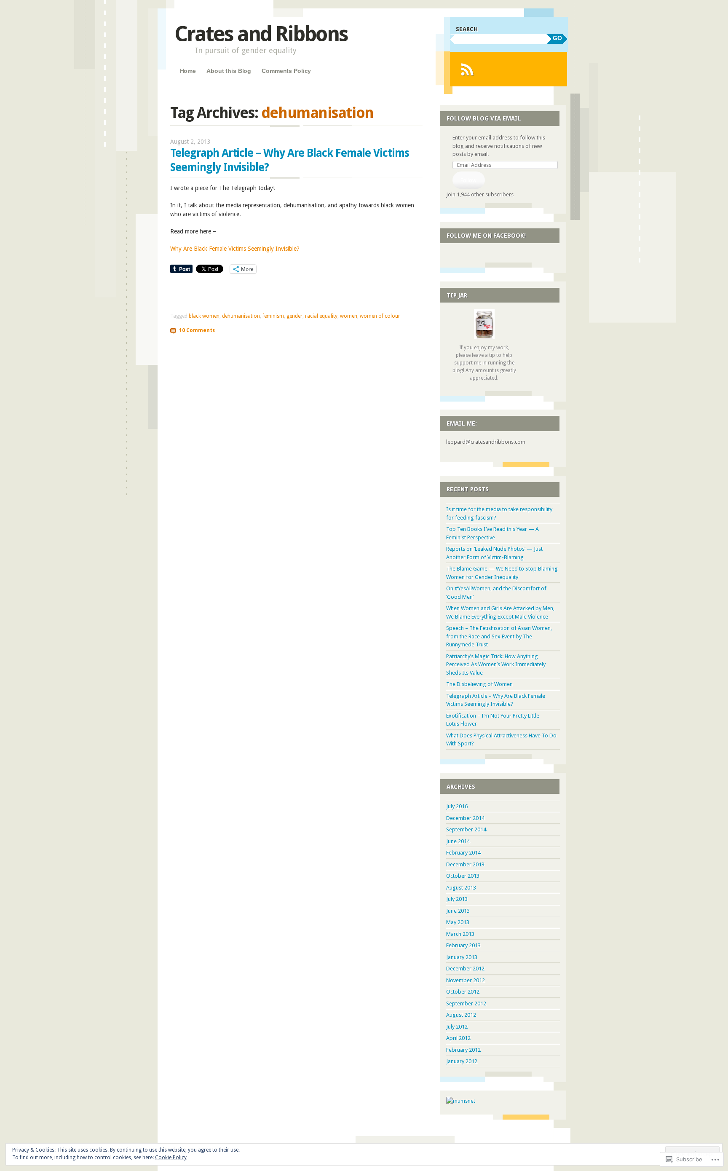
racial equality (321, 316)
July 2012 (457, 1027)
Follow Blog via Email (484, 118)
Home (188, 70)
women (348, 316)
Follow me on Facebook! (486, 235)
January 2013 (461, 957)
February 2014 (463, 852)
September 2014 (466, 829)
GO (557, 38)
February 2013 (463, 945)
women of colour (380, 316)
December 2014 (465, 818)
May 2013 (457, 922)
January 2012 (461, 1061)
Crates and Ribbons (261, 33)
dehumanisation (241, 316)
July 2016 (457, 806)
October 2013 (462, 876)
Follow (468, 180)
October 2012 (462, 992)
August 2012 (461, 1015)
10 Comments (197, 330)
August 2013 (461, 887)
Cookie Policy (171, 1157)
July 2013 (457, 899)
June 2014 (458, 841)
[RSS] (467, 69)
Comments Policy (286, 70)
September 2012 (466, 1003)
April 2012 (458, 1038)
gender (294, 316)
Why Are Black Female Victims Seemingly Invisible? (235, 248)
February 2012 (463, 1050)
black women (204, 316)
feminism (273, 316)
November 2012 (465, 980)
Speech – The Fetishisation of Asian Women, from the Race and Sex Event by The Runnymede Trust (499, 636)
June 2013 (458, 911)
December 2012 (465, 968)
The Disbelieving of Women (479, 684)
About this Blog (228, 70)
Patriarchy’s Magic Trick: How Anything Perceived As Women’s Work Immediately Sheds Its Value (496, 664)
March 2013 (460, 934)
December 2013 (465, 864)
